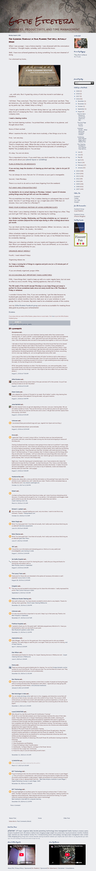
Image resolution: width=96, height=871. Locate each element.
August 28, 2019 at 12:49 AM (21, 580)
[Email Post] (13, 322)
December (81, 101)
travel (66, 836)
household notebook (49, 836)
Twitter (76, 198)
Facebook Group (79, 209)
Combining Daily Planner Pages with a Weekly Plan (81, 139)
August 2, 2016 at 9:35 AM (20, 415)
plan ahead (28, 838)
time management (61, 831)
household (19, 324)
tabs (63, 836)
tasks (70, 831)
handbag (18, 838)
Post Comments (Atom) (24, 821)
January (80, 168)
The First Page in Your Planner (81, 124)
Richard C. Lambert (17, 509)
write (54, 835)
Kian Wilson (15, 652)
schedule (81, 831)
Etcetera (12, 312)
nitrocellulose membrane (38, 685)
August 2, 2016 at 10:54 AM (20, 429)
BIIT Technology (17, 771)
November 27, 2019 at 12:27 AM (22, 618)
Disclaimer (61, 868)
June (79, 155)
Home (40, 818)
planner (25, 324)
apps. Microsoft (12, 838)
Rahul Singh (15, 521)
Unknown (15, 420)
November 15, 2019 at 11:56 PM (22, 605)
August (80, 111)
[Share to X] (18, 322)
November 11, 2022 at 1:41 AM (21, 755)
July (79, 152)
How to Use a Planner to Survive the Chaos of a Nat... (81, 117)
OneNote (85, 833)
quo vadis (85, 836)
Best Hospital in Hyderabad (20, 615)
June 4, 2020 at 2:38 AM (19, 659)
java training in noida (27, 551)
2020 (78, 91)
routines (31, 836)
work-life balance (25, 833)
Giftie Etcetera (41, 21)
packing (41, 836)
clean (81, 835)
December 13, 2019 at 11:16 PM (22, 632)
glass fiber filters (24, 538)
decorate (80, 836)
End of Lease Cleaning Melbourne (37, 603)
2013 (78, 176)
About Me (11, 868)
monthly (79, 833)
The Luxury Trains (17, 573)
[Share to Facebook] (19, 322)
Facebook (77, 196)
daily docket (34, 831)
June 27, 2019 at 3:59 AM (20, 541)
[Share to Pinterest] (20, 322)
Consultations (70, 868)
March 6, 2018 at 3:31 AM (20, 503)
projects (10, 833)
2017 (78, 96)
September (81, 109)
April (79, 160)
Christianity (23, 838)
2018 (78, 94)
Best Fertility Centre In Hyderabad (22, 565)
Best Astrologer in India (19, 694)
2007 (78, 189)
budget (47, 833)
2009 (78, 184)
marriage (64, 835)
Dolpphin (14, 586)
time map (37, 838)
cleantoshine (15, 638)
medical (33, 833)
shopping (14, 836)
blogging (42, 833)
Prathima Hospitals (17, 624)
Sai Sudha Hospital (17, 559)
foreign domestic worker (60, 667)
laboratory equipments (26, 526)
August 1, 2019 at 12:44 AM (20, 553)
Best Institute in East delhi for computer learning (26, 799)
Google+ (76, 202)
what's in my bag (73, 836)
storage (33, 838)
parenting (42, 831)
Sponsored (28, 868)
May (79, 157)
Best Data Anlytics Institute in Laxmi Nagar (52, 779)
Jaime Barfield (16, 404)
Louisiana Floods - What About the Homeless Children (82, 131)
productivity (61, 833)
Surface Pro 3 (34, 835)
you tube (20, 835)
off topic (19, 831)
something (42, 159)
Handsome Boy (16, 476)
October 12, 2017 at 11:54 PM (21, 485)
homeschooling (43, 835)
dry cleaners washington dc (31, 483)
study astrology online (23, 696)
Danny (14, 665)
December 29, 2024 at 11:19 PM (22, 801)
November (81, 104)
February (80, 165)
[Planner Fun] (80, 246)
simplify (59, 836)
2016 (78, 99)
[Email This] (15, 322)
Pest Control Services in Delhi (25, 590)
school (50, 835)
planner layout (31, 159)
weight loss (53, 833)
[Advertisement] (48, 8)
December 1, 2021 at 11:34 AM (21, 706)
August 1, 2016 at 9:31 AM (20, 386)
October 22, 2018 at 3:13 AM (21, 516)
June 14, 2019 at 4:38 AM (20, 528)
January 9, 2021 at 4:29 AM (20, 688)
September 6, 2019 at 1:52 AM (21, 593)
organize (26, 831)
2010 (78, 181)
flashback (75, 831)
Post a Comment (15, 805)
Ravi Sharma (15, 679)
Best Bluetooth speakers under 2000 (23, 630)
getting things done (23, 836)
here (53, 316)
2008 (78, 186)
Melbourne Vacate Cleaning (20, 598)
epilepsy (58, 835)
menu (37, 833)
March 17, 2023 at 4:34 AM (20, 765)
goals (14, 324)
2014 (78, 173)
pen (56, 836)
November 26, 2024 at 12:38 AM (22, 783)
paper (9, 835)
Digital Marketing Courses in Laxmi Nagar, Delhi (26, 781)
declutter (36, 836)
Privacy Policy (19, 868)
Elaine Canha (16, 392)
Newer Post (12, 818)
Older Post (66, 818)
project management (73, 835)
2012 (78, 179)
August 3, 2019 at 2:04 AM (20, 568)
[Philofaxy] (79, 232)
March (80, 162)
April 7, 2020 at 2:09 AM (19, 646)
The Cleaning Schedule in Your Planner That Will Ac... (82, 146)
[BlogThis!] (16, 322)
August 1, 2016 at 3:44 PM (20, 399)
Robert (14, 491)
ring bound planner (71, 833)
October (80, 106)
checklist (14, 835)
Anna (13, 435)
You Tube (77, 200)
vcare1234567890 (17, 712)
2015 (78, 171)
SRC (13, 546)
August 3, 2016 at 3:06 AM (20, 471)
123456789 (15, 760)
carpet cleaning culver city (19, 501)
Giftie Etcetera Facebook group (26, 305)
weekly (30, 324)
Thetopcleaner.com (29, 513)
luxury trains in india (24, 578)
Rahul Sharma (16, 534)
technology (50, 831)
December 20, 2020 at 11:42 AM (22, 673)
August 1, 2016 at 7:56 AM (20, 373)
